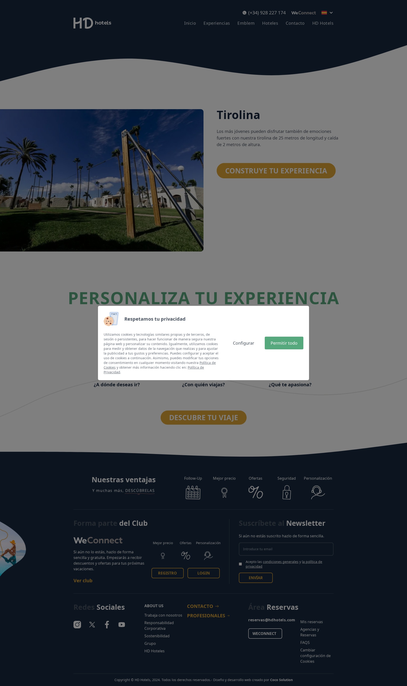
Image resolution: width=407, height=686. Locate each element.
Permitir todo (284, 343)
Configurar (243, 343)
